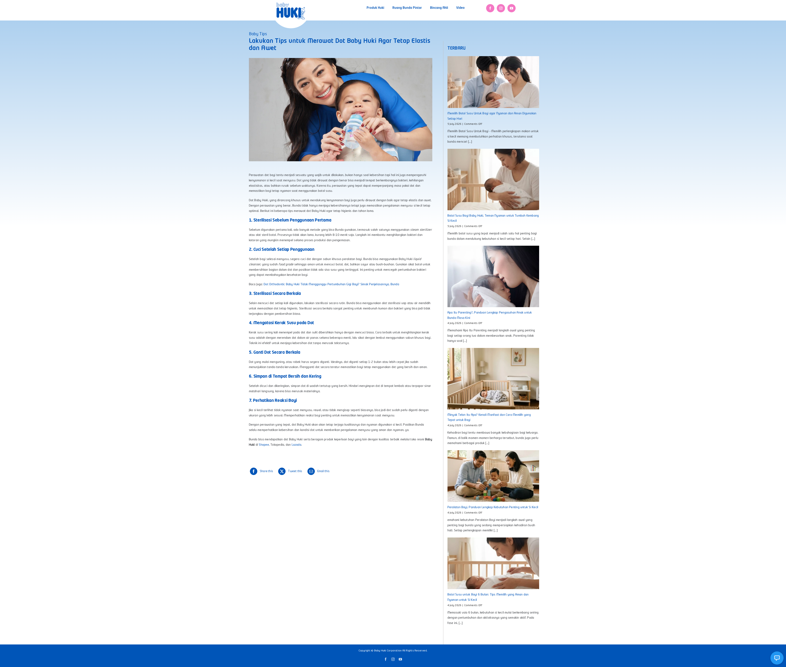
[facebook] (490, 8)
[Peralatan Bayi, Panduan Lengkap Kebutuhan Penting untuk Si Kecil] (493, 476)
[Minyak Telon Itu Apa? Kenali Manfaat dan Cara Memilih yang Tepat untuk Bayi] (493, 378)
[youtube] (511, 8)
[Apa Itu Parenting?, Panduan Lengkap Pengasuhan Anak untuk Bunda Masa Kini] (493, 276)
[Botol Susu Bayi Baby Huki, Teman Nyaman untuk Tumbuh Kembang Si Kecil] (493, 179)
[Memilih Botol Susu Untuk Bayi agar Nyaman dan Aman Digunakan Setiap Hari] (493, 82)
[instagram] (501, 8)
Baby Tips (258, 34)
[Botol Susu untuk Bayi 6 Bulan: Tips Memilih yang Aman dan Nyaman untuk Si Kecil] (493, 563)
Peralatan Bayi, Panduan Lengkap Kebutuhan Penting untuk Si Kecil (492, 507)
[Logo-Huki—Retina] (290, 4)
